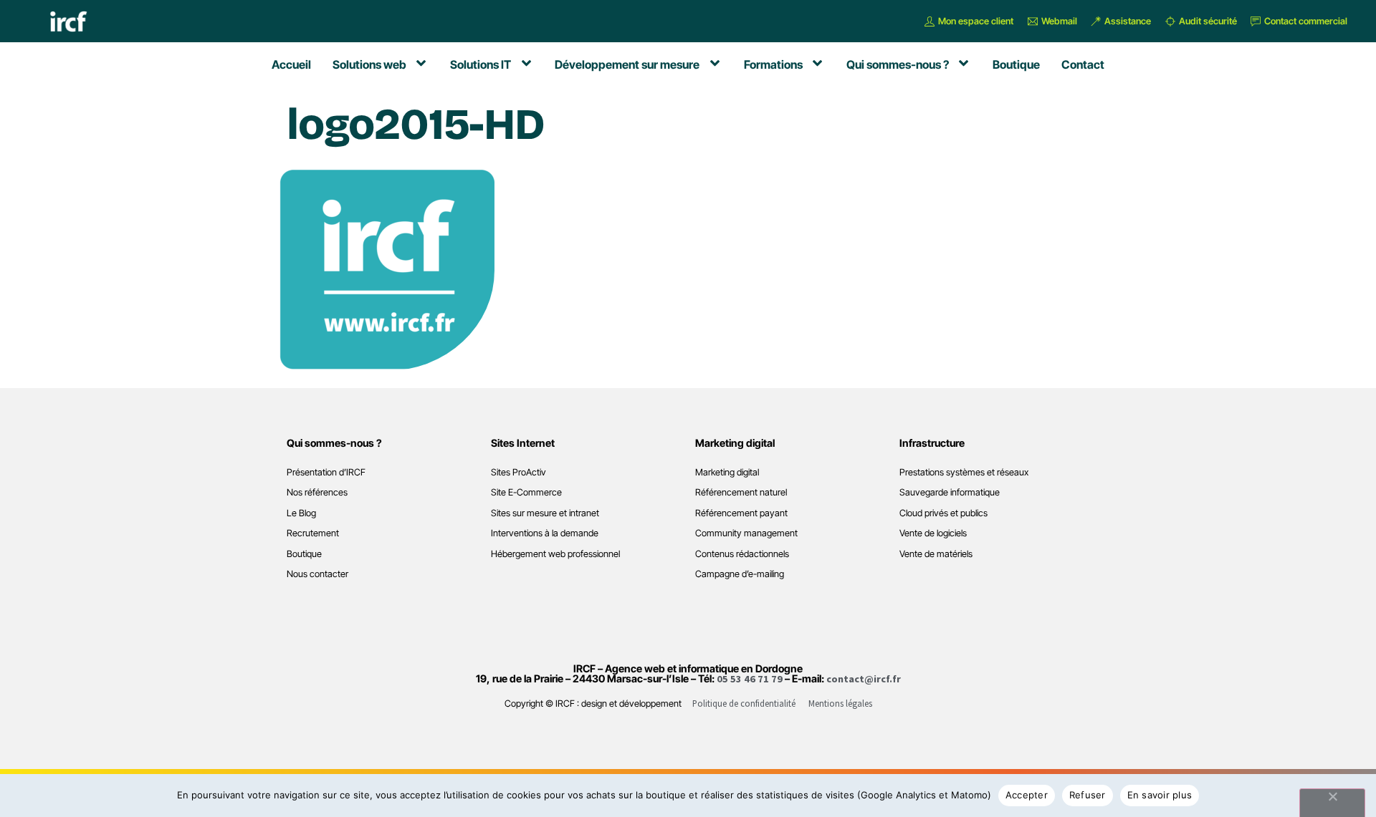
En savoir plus (1160, 795)
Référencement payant (741, 513)
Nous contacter (317, 574)
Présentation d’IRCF (326, 472)
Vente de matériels (936, 553)
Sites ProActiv (518, 472)
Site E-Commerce (526, 492)
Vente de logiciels (933, 533)
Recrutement (313, 533)
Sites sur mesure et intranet (545, 513)
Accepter (1026, 795)
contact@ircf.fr (863, 678)
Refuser (1087, 795)
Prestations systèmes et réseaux (963, 472)
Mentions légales (840, 703)
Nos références (317, 492)
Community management (746, 533)
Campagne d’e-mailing (739, 574)
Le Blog (301, 513)
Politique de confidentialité (744, 703)
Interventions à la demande (544, 533)
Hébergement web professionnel (555, 553)
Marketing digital (727, 472)
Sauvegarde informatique (949, 492)
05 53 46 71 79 (750, 678)
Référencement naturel (741, 492)
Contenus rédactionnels (742, 553)
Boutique (304, 553)
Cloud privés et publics (943, 513)
